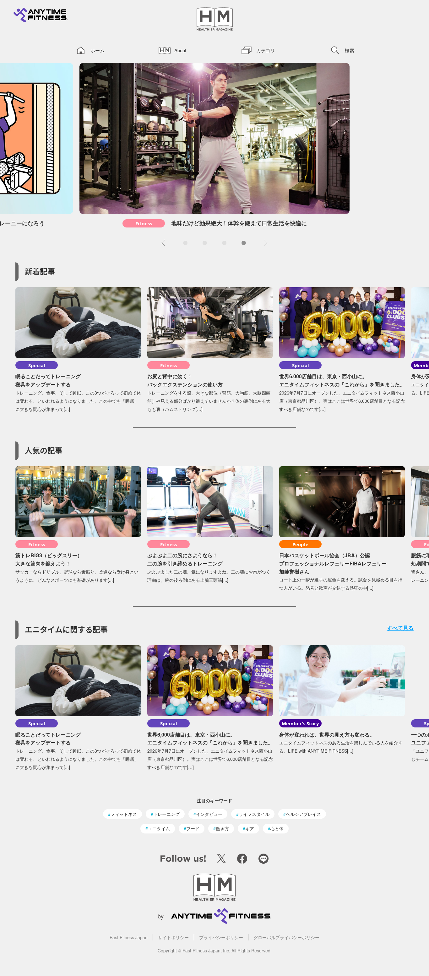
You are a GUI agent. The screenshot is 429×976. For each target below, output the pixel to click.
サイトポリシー (173, 937)
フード (192, 828)
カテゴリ (265, 50)
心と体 (277, 828)
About (180, 50)
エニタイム (159, 828)
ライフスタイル (254, 814)
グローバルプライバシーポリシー (286, 937)
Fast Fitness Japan (129, 937)
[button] (164, 243)
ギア (249, 828)
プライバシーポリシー (221, 937)
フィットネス (124, 814)
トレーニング (166, 814)
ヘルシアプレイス (303, 814)
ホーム (97, 50)
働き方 (222, 828)
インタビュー (209, 814)
